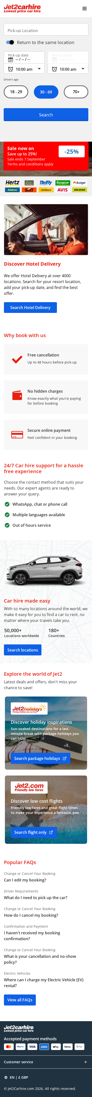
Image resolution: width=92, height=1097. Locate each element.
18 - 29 (16, 91)
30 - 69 (46, 92)
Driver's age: (11, 79)
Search (46, 115)
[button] (84, 8)
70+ (76, 91)
